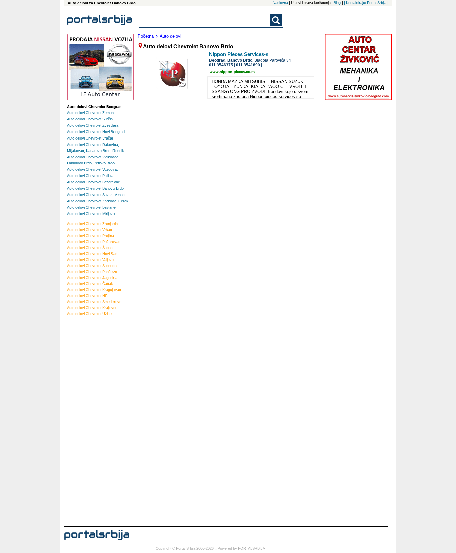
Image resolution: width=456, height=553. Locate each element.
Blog (337, 3)
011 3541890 (248, 65)
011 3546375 (221, 65)
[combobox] (205, 20)
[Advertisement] (94, 420)
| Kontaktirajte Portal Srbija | (366, 3)
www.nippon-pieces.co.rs (232, 72)
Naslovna (280, 3)
